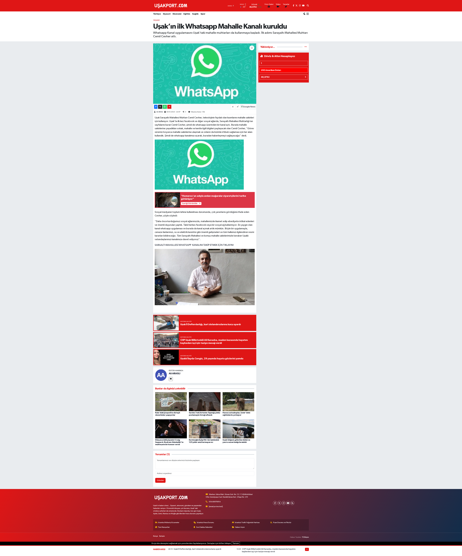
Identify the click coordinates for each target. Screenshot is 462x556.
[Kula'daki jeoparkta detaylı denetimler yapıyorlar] (171, 402)
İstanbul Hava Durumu (205, 522)
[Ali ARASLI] (161, 375)
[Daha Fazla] (169, 107)
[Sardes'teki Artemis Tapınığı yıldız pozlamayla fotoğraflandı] (205, 402)
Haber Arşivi (240, 527)
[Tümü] (306, 47)
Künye (155, 536)
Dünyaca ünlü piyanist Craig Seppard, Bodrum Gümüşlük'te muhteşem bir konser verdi (169, 442)
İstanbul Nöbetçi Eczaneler (168, 522)
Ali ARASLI (159, 112)
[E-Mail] (171, 379)
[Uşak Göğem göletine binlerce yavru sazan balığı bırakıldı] (238, 429)
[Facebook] (275, 503)
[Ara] (308, 5)
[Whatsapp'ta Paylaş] (165, 107)
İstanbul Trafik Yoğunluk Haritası (247, 522)
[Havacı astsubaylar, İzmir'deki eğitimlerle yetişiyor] (238, 402)
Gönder (160, 480)
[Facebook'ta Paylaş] (155, 107)
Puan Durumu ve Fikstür (282, 522)
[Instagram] (284, 503)
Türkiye (157, 14)
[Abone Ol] (248, 107)
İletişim (162, 536)
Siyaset (167, 14)
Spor (203, 14)
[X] (279, 503)
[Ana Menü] (307, 14)
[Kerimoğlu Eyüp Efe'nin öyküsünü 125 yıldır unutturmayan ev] (205, 429)
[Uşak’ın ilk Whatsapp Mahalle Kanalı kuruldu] (204, 73)
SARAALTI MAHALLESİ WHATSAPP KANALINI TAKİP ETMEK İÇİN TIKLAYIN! (194, 245)
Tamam (236, 543)
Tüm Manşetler (164, 527)
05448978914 (215, 502)
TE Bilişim (305, 537)
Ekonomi (177, 14)
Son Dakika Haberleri (204, 527)
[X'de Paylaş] (160, 107)
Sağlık (195, 14)
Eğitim (186, 14)
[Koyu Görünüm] (304, 14)
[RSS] (292, 503)
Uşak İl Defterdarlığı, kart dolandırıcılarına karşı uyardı (197, 549)
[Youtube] (288, 503)
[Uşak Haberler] (171, 5)
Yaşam (156, 20)
